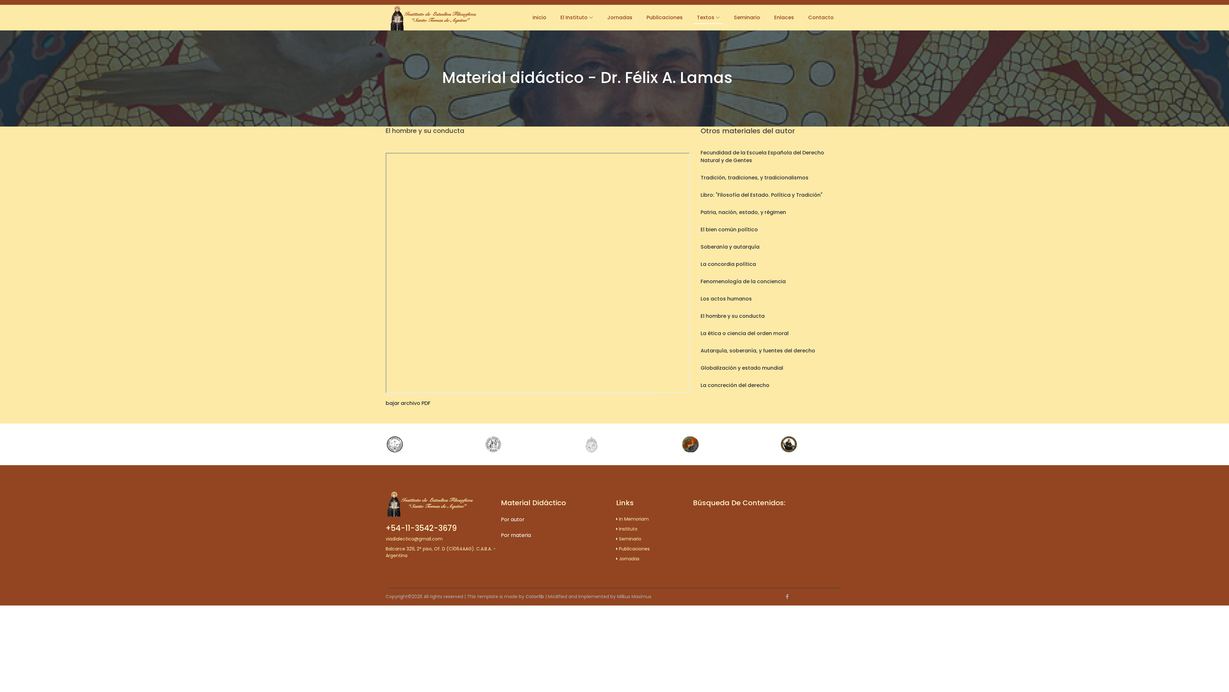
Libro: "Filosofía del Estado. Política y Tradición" (762, 195)
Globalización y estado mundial (742, 368)
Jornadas (619, 17)
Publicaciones (665, 17)
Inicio (539, 17)
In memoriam (633, 519)
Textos (705, 17)
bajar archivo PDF (408, 403)
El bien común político (729, 229)
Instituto (628, 529)
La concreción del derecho (735, 385)
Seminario (747, 17)
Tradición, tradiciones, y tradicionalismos (754, 177)
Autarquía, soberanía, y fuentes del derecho (758, 350)
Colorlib (535, 596)
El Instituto (574, 17)
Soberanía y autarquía (730, 247)
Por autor (513, 519)
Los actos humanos (726, 298)
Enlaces (784, 17)
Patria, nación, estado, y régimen (743, 212)
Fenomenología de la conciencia (743, 281)
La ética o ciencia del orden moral (745, 333)
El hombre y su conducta (733, 316)
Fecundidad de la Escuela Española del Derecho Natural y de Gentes (762, 156)
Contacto (821, 17)
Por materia (516, 535)
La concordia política (728, 264)
